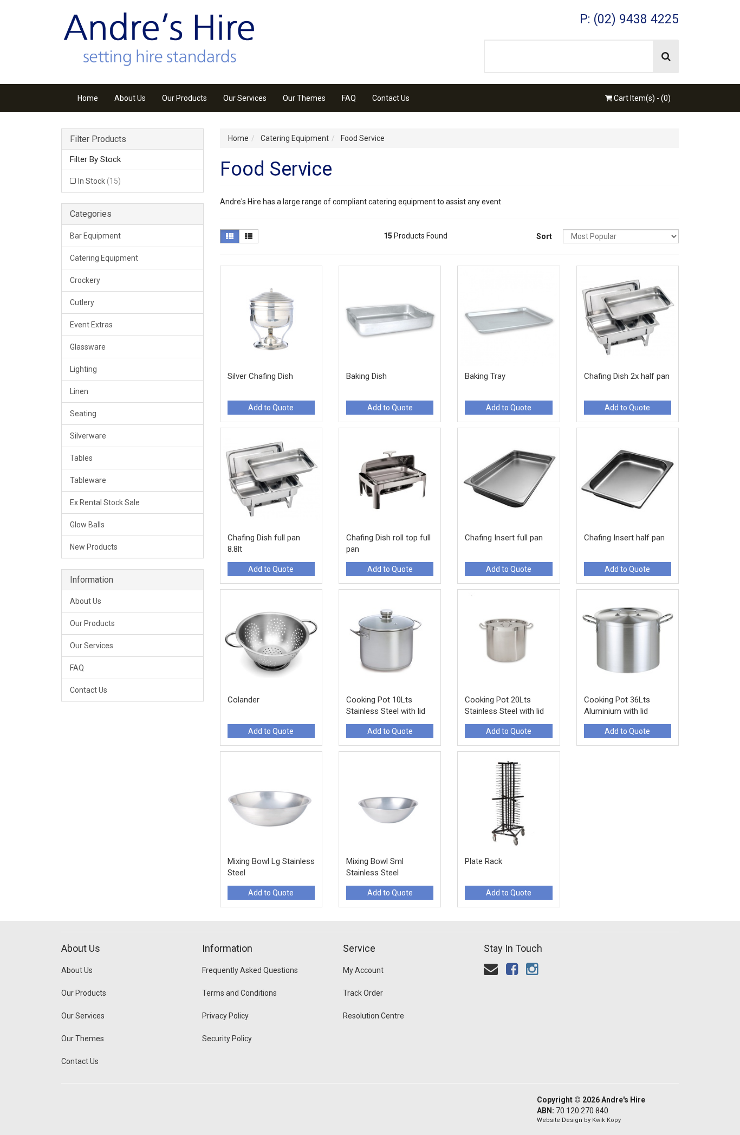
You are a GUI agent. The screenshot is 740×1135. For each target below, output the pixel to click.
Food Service (363, 138)
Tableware (88, 480)
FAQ (349, 98)
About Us (130, 98)
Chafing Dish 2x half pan (627, 376)
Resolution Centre (373, 1015)
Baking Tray (485, 376)
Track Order (363, 993)
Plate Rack (483, 861)
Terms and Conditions (239, 993)
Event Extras (91, 324)
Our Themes (304, 98)
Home (87, 98)
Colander (243, 700)
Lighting (83, 369)
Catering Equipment (104, 258)
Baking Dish (366, 376)
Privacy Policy (225, 1015)
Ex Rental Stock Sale (105, 502)
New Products (94, 547)
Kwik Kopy (606, 1120)
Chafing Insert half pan (624, 538)
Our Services (245, 98)
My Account (363, 970)
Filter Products (98, 139)
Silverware (88, 435)
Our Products (184, 98)
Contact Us (391, 98)
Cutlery (82, 302)
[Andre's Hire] (158, 35)
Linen (79, 391)
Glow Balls (87, 524)
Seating (83, 413)
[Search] (666, 56)
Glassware (88, 347)
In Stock (99, 181)
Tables (81, 458)
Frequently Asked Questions (250, 970)
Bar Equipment (95, 235)
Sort (544, 236)
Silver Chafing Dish (260, 376)
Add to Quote (271, 407)
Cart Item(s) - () (641, 98)
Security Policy (227, 1038)
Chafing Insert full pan (504, 538)
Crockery (85, 280)
